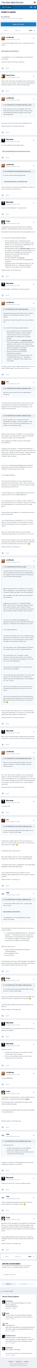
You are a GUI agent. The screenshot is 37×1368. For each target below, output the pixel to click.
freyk (8, 221)
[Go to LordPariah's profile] (3, 38)
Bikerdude (9, 139)
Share (9, 1284)
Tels (7, 893)
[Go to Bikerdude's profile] (3, 140)
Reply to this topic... (10, 1274)
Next (31, 30)
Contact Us (18, 1361)
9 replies (12, 1355)
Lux (7, 381)
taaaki (7, 1313)
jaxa (7, 1323)
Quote (7, 68)
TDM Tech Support (17, 18)
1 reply (12, 1318)
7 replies (12, 1343)
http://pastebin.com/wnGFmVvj (10, 51)
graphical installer (25, 248)
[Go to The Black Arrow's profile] (3, 1336)
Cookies (26, 1361)
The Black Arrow (10, 1335)
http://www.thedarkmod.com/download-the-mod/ (16, 151)
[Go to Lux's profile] (3, 382)
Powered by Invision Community (18, 1365)
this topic (22, 257)
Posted (13, 39)
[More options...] (34, 38)
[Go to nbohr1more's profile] (3, 76)
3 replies (13, 1331)
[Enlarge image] (29, 543)
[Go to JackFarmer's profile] (3, 1301)
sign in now (10, 1267)
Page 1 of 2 (18, 30)
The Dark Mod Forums (12, 2)
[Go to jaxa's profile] (3, 1324)
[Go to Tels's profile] (3, 894)
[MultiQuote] (2, 68)
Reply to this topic (18, 24)
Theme (10, 1361)
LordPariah (6, 17)
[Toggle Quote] (4, 105)
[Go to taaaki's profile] (3, 1314)
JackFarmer (9, 1301)
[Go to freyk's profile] (3, 222)
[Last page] (34, 30)
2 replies (14, 1308)
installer (27, 1099)
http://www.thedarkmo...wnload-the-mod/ (15, 181)
